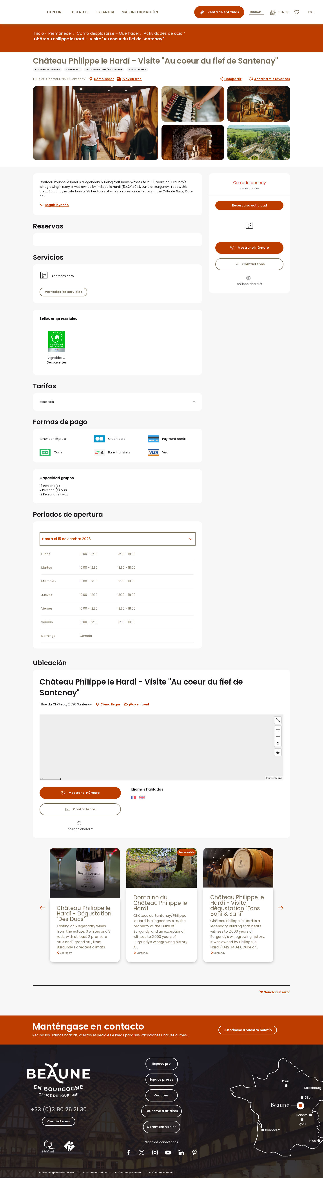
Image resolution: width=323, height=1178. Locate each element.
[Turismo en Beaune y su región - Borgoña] (22, 12)
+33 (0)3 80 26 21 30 (58, 1109)
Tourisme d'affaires (161, 1111)
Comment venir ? (161, 1127)
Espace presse (161, 1079)
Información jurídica (96, 1172)
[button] (312, 12)
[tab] (113, 539)
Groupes (161, 1095)
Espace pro (161, 1063)
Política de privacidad (129, 1172)
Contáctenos (58, 1121)
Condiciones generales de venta (56, 1172)
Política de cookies (161, 1172)
